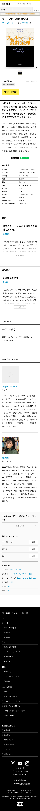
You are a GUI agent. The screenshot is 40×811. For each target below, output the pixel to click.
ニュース (7, 749)
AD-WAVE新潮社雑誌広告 (21, 784)
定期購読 (7, 681)
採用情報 (7, 735)
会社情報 (7, 730)
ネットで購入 (12, 92)
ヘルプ (23, 792)
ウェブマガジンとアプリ (12, 676)
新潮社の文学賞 (9, 744)
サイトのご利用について (12, 790)
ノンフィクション (16, 570)
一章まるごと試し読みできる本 (14, 711)
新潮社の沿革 (8, 740)
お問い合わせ (8, 754)
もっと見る (19, 255)
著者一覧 (7, 661)
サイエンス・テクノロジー (19, 574)
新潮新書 (7, 637)
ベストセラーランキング (12, 701)
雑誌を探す (7, 672)
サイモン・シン (9, 23)
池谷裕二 (6, 234)
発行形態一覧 (8, 656)
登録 (33, 542)
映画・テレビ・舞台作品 (12, 706)
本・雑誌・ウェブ (25, 4)
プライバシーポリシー (27, 790)
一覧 (26, 613)
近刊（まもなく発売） (11, 696)
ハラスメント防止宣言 (13, 792)
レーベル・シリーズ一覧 (12, 652)
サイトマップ (29, 792)
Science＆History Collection (26, 578)
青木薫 (25, 23)
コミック (7, 642)
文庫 (11, 582)
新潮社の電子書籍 (10, 647)
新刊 (5, 691)
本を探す (7, 623)
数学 (30, 574)
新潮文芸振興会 (21, 780)
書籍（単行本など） (10, 628)
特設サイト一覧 (9, 715)
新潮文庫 (7, 632)
